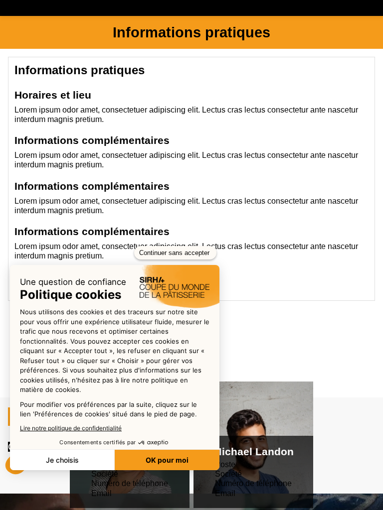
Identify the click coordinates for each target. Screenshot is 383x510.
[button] (17, 10)
